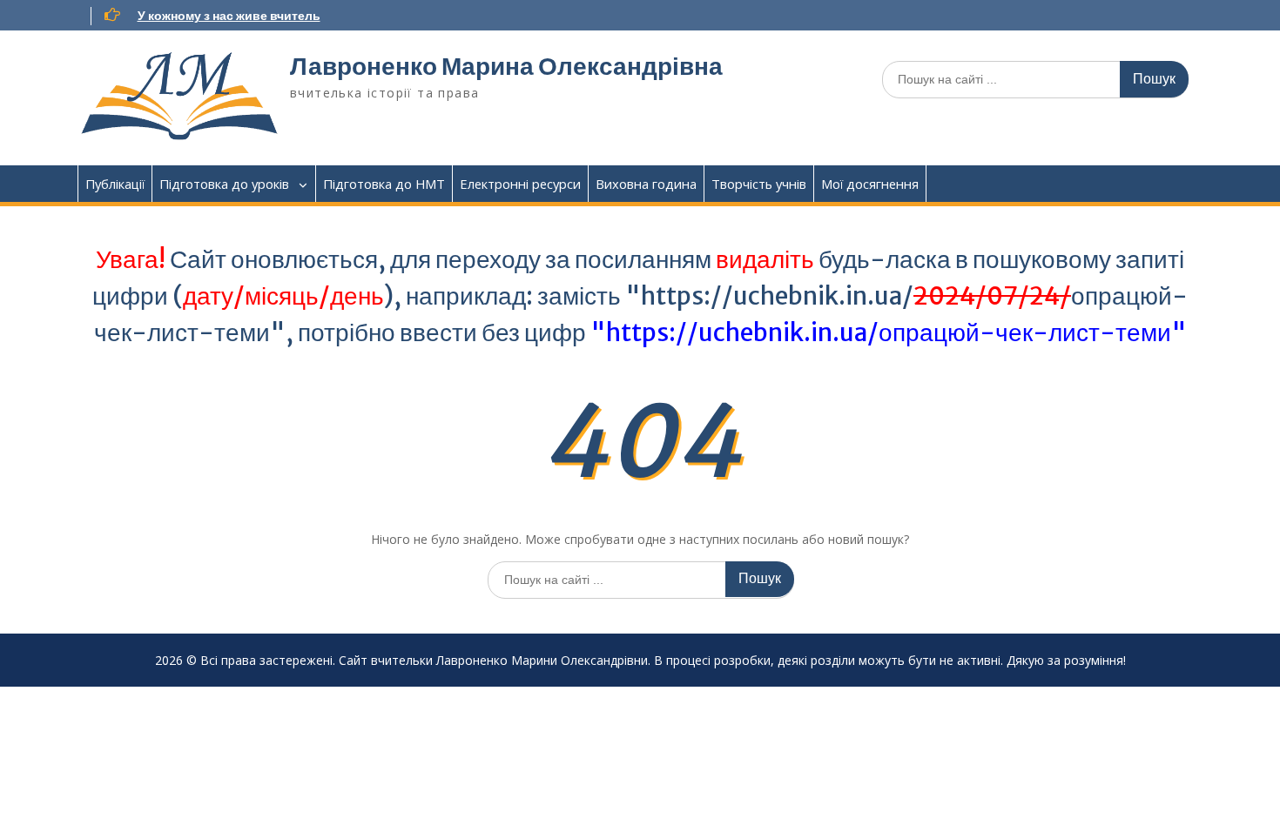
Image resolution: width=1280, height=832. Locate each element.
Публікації (115, 183)
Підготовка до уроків (224, 183)
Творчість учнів (758, 183)
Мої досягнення (870, 183)
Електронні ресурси (520, 183)
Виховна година (646, 183)
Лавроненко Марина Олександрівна (506, 66)
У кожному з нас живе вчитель (229, 15)
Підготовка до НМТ (384, 183)
